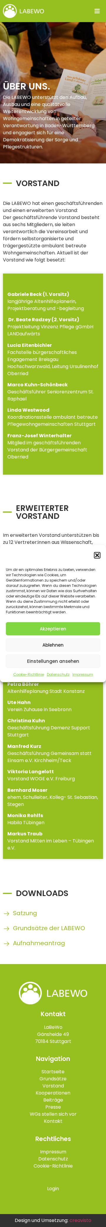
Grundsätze (53, 1078)
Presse (53, 1107)
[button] (97, 555)
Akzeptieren (53, 628)
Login (53, 1188)
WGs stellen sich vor (53, 1114)
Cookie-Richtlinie (28, 674)
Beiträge (53, 1100)
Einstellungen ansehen (53, 661)
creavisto (80, 1220)
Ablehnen (53, 645)
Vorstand (53, 1085)
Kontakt (53, 1121)
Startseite (53, 1071)
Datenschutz (58, 674)
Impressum (82, 674)
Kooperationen (53, 1092)
